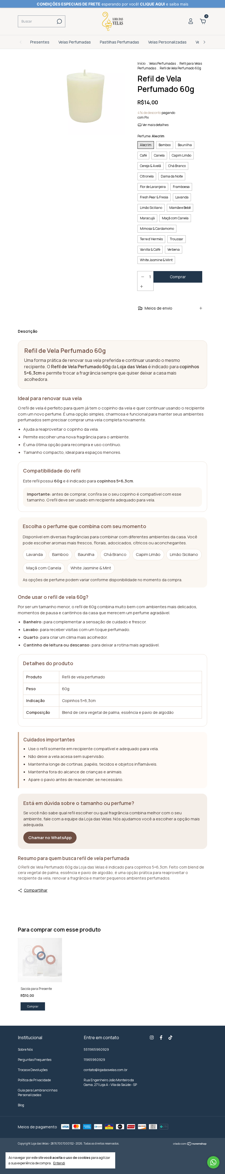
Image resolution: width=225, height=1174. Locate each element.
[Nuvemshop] (190, 1144)
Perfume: (150, 136)
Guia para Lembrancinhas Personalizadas (37, 1092)
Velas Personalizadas (167, 42)
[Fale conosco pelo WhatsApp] (213, 1162)
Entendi (59, 1163)
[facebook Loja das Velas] (161, 1037)
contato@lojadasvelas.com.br (106, 1069)
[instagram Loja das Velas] (152, 1037)
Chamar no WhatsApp (50, 837)
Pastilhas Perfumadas (119, 42)
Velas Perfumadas (74, 42)
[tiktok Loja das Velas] (170, 1037)
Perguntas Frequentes (34, 1059)
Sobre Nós (25, 1049)
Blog (21, 1105)
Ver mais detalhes (155, 124)
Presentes (39, 42)
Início (141, 63)
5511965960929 (96, 1049)
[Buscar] (59, 21)
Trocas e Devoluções (32, 1069)
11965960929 (94, 1059)
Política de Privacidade (34, 1080)
